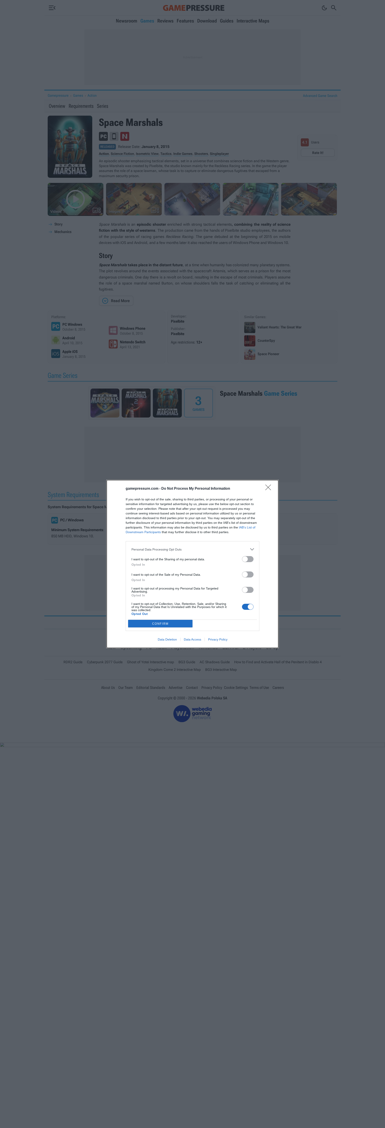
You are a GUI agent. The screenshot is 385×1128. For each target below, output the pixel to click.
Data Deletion (167, 639)
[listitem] (192, 549)
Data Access (192, 639)
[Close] (269, 489)
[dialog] (192, 564)
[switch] (248, 559)
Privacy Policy (217, 639)
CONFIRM (160, 623)
